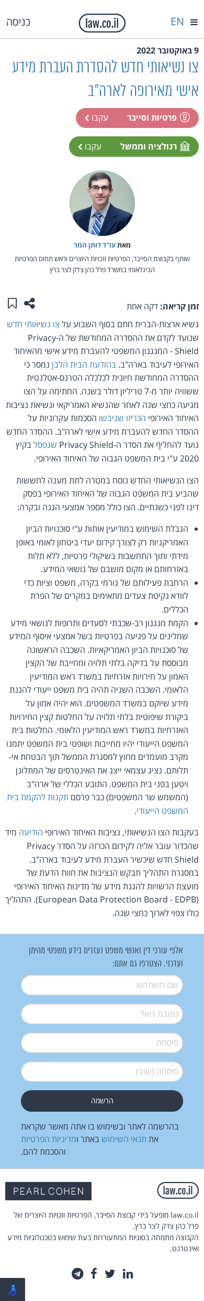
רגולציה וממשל (148, 146)
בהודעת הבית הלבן (84, 364)
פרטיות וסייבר (152, 117)
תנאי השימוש (123, 1139)
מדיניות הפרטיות (48, 1139)
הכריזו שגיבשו (122, 418)
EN (177, 21)
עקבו (98, 117)
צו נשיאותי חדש (33, 324)
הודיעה (31, 832)
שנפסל (45, 444)
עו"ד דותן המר (95, 245)
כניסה (18, 22)
